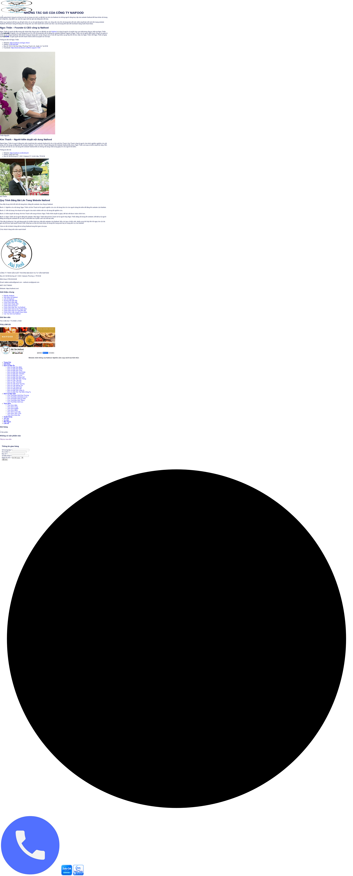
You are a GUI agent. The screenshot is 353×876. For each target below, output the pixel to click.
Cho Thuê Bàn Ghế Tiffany (16, 400)
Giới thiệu (7, 364)
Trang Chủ (7, 362)
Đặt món (5, 459)
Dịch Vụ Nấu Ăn (9, 365)
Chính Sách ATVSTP (10, 305)
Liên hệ (15, 29)
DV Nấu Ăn (8, 21)
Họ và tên (5, 452)
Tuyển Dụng (8, 417)
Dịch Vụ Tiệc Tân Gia (14, 380)
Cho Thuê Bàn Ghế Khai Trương (18, 395)
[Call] (30, 875)
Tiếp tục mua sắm (5, 439)
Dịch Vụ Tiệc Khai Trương (15, 384)
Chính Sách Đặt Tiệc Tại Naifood (14, 307)
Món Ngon (7, 422)
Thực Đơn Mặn (12, 405)
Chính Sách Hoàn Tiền (11, 304)
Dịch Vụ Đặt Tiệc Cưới (14, 375)
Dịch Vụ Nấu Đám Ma (14, 388)
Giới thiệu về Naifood (11, 297)
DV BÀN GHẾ (28, 21)
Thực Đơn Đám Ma (13, 415)
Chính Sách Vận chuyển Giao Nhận (15, 312)
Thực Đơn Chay (12, 407)
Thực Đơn (18, 21)
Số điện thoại (6, 455)
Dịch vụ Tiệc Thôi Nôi (14, 382)
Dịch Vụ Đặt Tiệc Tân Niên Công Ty (19, 392)
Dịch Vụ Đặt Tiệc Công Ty (15, 390)
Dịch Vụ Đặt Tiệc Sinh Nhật (16, 372)
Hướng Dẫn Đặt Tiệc (10, 300)
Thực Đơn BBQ (12, 410)
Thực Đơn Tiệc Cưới (14, 413)
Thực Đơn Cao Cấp (13, 412)
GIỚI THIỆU (22, 29)
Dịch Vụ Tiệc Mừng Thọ (15, 385)
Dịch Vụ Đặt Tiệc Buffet (15, 369)
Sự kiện (6, 420)
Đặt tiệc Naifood (9, 295)
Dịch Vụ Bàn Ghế (10, 393)
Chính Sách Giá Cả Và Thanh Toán (15, 309)
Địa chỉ (4, 454)
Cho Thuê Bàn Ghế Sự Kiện (16, 398)
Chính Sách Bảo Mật (10, 302)
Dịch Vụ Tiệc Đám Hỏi (14, 387)
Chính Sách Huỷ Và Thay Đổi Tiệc (15, 310)
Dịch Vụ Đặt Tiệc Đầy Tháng (16, 379)
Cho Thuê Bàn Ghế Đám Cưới (17, 397)
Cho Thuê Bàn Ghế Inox (15, 402)
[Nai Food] (16, 270)
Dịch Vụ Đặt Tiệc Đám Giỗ (16, 377)
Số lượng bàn (7, 450)
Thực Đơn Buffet (12, 408)
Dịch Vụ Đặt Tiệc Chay (14, 370)
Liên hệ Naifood (9, 299)
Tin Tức (7, 29)
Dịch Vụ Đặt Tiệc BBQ (14, 367)
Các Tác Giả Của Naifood (12, 314)
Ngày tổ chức (6, 457)
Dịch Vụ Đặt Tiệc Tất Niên (15, 374)
